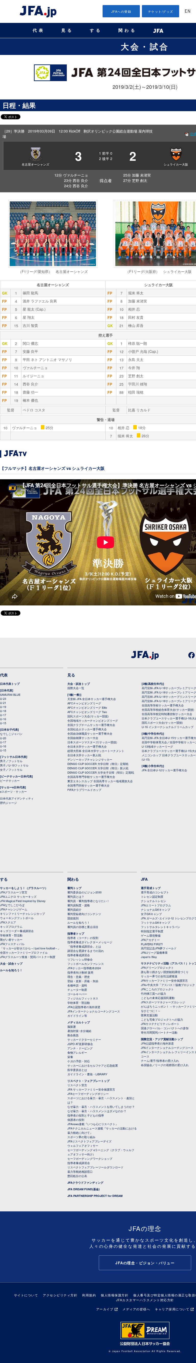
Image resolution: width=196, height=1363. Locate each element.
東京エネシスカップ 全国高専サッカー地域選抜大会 (100, 781)
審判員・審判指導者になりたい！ (88, 901)
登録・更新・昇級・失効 (82, 981)
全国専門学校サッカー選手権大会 (88, 785)
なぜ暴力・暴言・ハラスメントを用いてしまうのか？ (101, 1107)
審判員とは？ (75, 896)
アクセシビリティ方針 (60, 1295)
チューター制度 (77, 990)
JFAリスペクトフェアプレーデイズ (89, 1141)
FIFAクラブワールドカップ (84, 790)
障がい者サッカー (11, 939)
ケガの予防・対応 (78, 1061)
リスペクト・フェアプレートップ (88, 1081)
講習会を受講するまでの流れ (85, 951)
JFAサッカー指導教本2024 (84, 968)
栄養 (70, 1057)
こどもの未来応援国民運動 (158, 998)
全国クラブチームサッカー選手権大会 (91, 725)
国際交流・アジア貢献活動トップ (162, 1039)
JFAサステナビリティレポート (160, 1024)
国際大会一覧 (75, 688)
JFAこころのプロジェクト (157, 989)
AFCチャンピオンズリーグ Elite (87, 707)
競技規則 (73, 918)
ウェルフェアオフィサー (82, 1145)
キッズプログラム (11, 926)
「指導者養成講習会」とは (84, 946)
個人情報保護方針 (114, 1295)
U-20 (3, 738)
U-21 (3, 703)
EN (188, 11)
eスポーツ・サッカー (13, 791)
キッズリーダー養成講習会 (17, 931)
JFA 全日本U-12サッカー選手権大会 (164, 770)
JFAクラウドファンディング (85, 1182)
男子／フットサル (11, 761)
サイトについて (26, 1295)
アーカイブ (105, 1309)
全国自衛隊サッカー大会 (82, 738)
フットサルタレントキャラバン (160, 927)
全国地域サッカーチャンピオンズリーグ (92, 720)
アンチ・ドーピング (80, 1048)
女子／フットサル (11, 769)
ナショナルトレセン (153, 901)
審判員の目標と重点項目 (82, 927)
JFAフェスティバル (12, 944)
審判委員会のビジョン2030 (84, 892)
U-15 (3, 723)
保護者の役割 (75, 1120)
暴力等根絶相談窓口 (80, 1171)
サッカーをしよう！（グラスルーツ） (24, 888)
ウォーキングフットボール (17, 918)
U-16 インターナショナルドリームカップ (167, 727)
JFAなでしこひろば (12, 905)
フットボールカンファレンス (85, 964)
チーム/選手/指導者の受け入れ (160, 1060)
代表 (39, 30)
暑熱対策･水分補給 (79, 1031)
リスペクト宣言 (77, 1085)
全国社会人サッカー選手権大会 (87, 729)
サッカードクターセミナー (84, 1039)
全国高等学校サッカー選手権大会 (163, 705)
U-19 (3, 707)
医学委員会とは (77, 1070)
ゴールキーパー (77, 994)
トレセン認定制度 (152, 896)
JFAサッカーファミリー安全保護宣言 (164, 980)
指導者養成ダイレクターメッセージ (89, 942)
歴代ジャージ (8, 803)
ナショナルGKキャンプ (155, 909)
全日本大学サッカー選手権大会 (87, 746)
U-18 (3, 711)
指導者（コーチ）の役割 (82, 938)
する (96, 30)
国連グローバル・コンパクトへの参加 (165, 1028)
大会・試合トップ (78, 684)
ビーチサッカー (10, 780)
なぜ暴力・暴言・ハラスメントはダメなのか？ (96, 1111)
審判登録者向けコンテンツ (84, 914)
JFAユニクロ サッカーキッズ (18, 896)
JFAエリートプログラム (156, 905)
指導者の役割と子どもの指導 (85, 1115)
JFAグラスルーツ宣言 (13, 892)
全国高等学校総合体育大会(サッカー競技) (168, 709)
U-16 (3, 719)
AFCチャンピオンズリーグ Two (87, 712)
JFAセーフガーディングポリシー (88, 1094)
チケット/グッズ (160, 11)
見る (67, 30)
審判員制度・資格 (78, 905)
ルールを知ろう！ (11, 970)
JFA (144, 879)
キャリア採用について (172, 1309)
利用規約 (89, 1295)
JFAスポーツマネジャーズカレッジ (163, 1002)
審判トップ (74, 888)
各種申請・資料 (77, 985)
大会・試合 (145, 46)
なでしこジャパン (11, 734)
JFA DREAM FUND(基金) (83, 1189)
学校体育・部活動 (11, 935)
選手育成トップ (151, 888)
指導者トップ (75, 933)
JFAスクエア (8, 922)
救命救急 (73, 1035)
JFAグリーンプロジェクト (157, 967)
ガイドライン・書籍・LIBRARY (87, 1074)
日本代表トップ (10, 684)
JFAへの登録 (121, 11)
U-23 (3, 699)
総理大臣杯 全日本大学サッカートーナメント (95, 751)
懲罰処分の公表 (77, 1176)
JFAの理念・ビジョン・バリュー (145, 1262)
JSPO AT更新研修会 (80, 1044)
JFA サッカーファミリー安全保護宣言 (91, 1089)
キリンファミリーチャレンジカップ (22, 913)
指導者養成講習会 (78, 955)
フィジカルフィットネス (82, 998)
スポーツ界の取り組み (81, 1137)
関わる (127, 30)
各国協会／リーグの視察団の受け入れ (165, 1065)
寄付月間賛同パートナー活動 (159, 1032)
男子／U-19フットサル (14, 765)
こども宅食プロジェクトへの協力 (162, 1019)
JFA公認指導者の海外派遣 (83, 1007)
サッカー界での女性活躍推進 (159, 976)
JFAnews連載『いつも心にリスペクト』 (92, 1124)
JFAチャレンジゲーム (13, 909)
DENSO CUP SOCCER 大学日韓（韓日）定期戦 (97, 764)
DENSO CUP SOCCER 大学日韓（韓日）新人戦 (97, 768)
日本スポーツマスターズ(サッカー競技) (92, 742)
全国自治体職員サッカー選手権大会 (89, 733)
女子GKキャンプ (151, 914)
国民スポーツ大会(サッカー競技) (88, 716)
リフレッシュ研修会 (80, 959)
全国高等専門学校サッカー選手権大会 (91, 777)
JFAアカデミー (150, 940)
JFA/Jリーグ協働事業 (154, 952)
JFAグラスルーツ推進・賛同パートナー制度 (27, 957)
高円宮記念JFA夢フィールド (159, 948)
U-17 (3, 715)
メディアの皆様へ (136, 1309)
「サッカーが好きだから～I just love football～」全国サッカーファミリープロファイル (30, 950)
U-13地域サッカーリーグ (157, 746)
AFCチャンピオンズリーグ (84, 703)
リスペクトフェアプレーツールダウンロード (95, 1167)
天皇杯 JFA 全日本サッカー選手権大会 (91, 699)
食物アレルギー (77, 1052)
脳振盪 (71, 1026)
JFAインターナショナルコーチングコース (93, 1011)
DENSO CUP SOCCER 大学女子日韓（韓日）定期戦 (100, 772)
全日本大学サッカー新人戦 (84, 755)
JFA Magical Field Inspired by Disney (23, 901)
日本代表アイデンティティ (17, 798)
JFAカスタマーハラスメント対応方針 (145, 1300)
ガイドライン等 (77, 1015)
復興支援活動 (149, 1015)
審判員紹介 (74, 909)
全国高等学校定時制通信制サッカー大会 (167, 714)
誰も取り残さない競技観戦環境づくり (165, 972)
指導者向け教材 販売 (80, 972)
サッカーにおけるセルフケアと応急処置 (92, 1065)
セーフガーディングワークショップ (89, 1158)
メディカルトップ (78, 1022)
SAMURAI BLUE (10, 694)
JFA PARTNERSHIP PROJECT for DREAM (94, 1196)
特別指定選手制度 (152, 931)
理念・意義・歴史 (78, 977)
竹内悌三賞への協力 (153, 993)
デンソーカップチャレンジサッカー (89, 759)
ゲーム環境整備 (151, 935)
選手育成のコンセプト (155, 892)
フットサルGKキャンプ (155, 922)
